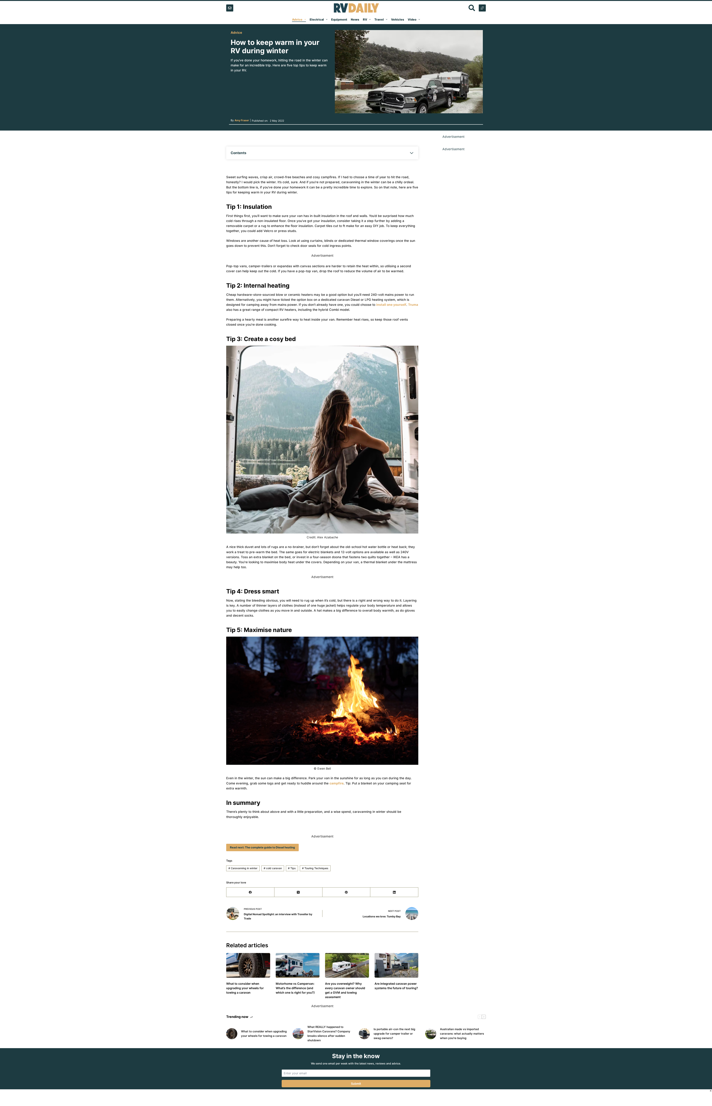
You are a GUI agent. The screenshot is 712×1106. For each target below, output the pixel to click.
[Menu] (482, 7)
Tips (292, 868)
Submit (356, 1083)
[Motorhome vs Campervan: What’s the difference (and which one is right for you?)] (298, 965)
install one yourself (391, 305)
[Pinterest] (346, 892)
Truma (413, 305)
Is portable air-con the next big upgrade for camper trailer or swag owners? (394, 1033)
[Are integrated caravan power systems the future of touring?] (396, 965)
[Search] (472, 8)
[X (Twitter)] (298, 892)
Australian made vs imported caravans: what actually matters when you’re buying (462, 1033)
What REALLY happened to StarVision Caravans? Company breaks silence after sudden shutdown (328, 1033)
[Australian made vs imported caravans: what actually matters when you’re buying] (430, 1033)
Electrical (317, 19)
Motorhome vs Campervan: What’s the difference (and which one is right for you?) (295, 988)
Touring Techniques (315, 868)
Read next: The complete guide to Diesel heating (262, 847)
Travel (379, 19)
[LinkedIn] (394, 892)
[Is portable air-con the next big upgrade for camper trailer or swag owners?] (364, 1033)
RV (365, 19)
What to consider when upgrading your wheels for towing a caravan (245, 988)
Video (412, 19)
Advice (297, 19)
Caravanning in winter (242, 868)
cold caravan (273, 868)
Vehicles (397, 19)
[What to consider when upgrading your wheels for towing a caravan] (248, 965)
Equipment (339, 19)
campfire (336, 783)
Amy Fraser (242, 120)
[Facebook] (250, 892)
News (355, 19)
